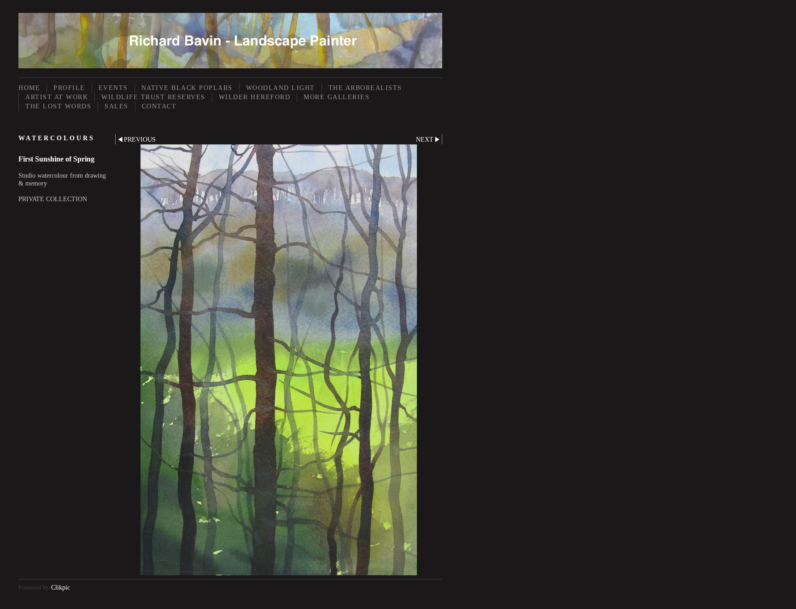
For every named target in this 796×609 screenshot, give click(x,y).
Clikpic (60, 587)
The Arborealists (365, 87)
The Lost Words (58, 106)
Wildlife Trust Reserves (153, 97)
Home (29, 87)
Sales (117, 106)
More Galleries (336, 97)
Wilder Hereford (255, 97)
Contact (159, 106)
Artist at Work (56, 97)
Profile (69, 87)
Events (113, 87)
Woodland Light (280, 87)
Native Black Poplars (187, 87)
